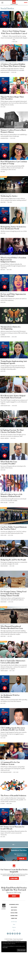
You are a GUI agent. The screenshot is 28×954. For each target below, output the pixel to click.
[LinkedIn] (17, 933)
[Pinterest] (15, 933)
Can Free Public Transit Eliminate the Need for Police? (14, 528)
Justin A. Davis (3, 535)
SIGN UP (21, 858)
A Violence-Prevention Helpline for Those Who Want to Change (13, 65)
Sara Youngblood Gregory (6, 772)
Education (3, 760)
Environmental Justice (14, 904)
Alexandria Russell (4, 138)
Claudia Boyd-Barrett (5, 72)
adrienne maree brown (5, 336)
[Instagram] (12, 933)
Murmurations (8, 325)
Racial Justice (14, 907)
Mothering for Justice (9, 196)
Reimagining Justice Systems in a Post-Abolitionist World (13, 228)
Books (2, 558)
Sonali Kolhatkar (4, 566)
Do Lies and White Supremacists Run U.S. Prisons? (13, 295)
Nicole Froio (3, 202)
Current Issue (14, 918)
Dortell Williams (4, 502)
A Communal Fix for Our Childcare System (10, 763)
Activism (2, 325)
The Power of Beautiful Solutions (13, 795)
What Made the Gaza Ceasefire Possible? (9, 463)
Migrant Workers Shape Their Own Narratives (12, 98)
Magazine (14, 927)
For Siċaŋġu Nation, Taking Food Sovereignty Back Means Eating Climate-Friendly (13, 594)
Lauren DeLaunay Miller (5, 405)
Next (13, 844)
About (14, 924)
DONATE (25, 2)
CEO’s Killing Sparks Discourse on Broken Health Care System (13, 729)
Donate (14, 896)
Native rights (4, 255)
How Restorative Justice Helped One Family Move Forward (13, 397)
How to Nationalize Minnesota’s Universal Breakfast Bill (13, 662)
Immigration (3, 95)
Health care (3, 726)
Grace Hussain (3, 601)
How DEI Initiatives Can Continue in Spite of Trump (14, 163)
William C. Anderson (5, 438)
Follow (14, 930)
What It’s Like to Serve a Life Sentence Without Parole (11, 495)
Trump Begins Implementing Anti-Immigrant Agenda (14, 362)
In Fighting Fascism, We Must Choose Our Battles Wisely (12, 431)
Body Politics (14, 910)
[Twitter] (10, 933)
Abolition (14, 62)
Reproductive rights (5, 624)
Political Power (14, 912)
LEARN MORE (14, 878)
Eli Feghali (3, 803)
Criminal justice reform (6, 62)
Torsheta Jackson (4, 670)
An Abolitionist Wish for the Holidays (10, 696)
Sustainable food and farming (14, 588)
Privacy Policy (5, 947)
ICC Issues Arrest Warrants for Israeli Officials (12, 828)
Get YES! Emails (14, 921)
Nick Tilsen (3, 269)
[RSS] (20, 933)
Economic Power (14, 915)
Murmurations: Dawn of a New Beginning (10, 328)
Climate (5, 589)
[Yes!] (14, 2)
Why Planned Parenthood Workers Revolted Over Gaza (12, 627)
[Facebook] (8, 933)
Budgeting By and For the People (13, 560)
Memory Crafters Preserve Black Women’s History (13, 131)
